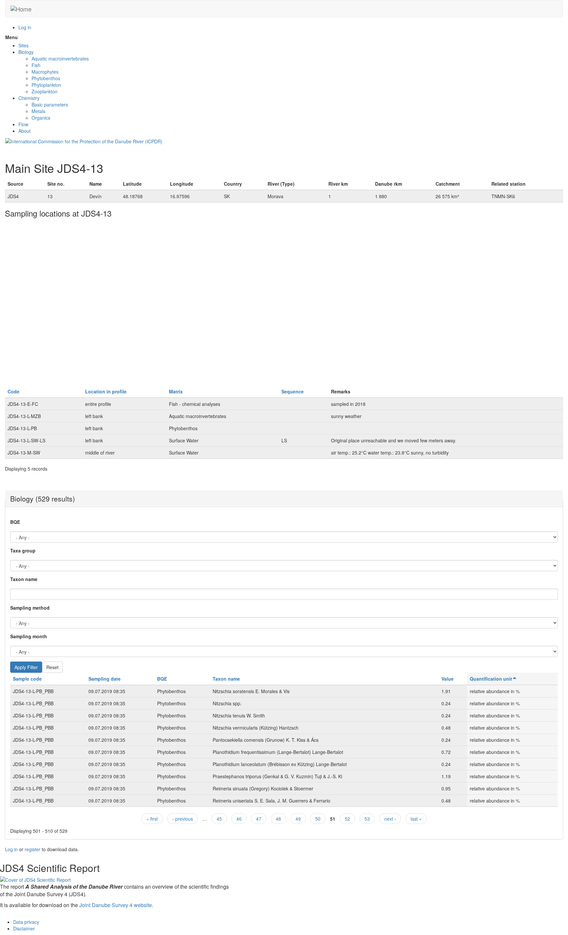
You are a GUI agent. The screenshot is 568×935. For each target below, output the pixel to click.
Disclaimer (24, 928)
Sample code (27, 678)
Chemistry (28, 98)
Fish (36, 65)
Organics (41, 117)
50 (317, 818)
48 (278, 818)
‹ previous (182, 818)
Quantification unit (491, 678)
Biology (26, 52)
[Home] (21, 9)
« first (152, 818)
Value (447, 678)
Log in (24, 27)
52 (347, 818)
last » (416, 818)
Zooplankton (45, 91)
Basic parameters (50, 104)
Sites (23, 45)
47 (258, 818)
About (24, 131)
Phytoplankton (46, 85)
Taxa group (23, 550)
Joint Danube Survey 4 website (115, 905)
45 (219, 818)
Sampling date (104, 678)
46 (239, 818)
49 (298, 818)
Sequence (292, 391)
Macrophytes (45, 71)
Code (13, 391)
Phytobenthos (46, 78)
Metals (38, 111)
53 (367, 818)
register (32, 849)
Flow (23, 124)
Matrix (176, 391)
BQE (15, 522)
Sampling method (30, 607)
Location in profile (106, 391)
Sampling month (28, 636)
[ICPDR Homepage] (83, 140)
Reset (52, 667)
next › (390, 818)
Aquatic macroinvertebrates (60, 58)
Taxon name (23, 579)
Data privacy (26, 922)
